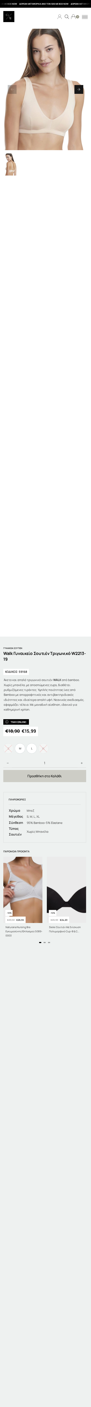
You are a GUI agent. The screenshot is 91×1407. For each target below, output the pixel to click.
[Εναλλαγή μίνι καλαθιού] (73, 16)
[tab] (40, 942)
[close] (85, 17)
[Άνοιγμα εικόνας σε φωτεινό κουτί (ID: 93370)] (45, 89)
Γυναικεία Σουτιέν (12, 648)
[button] (12, 89)
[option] (20, 748)
